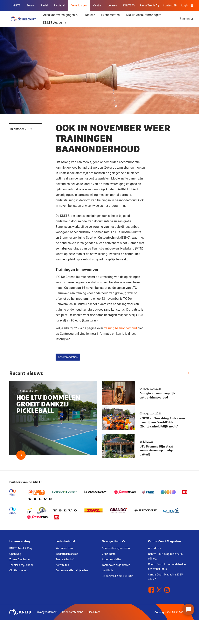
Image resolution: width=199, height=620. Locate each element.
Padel (44, 5)
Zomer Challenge (19, 559)
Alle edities (154, 548)
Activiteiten (62, 565)
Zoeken (185, 19)
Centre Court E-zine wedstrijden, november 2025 (167, 567)
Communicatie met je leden (72, 570)
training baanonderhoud (120, 328)
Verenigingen (79, 5)
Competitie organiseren (116, 548)
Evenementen (110, 15)
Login (184, 5)
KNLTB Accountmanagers (143, 15)
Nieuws (90, 15)
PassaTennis (147, 5)
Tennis (31, 5)
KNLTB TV (129, 5)
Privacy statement (47, 612)
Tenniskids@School (21, 565)
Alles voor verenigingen (59, 15)
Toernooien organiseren (116, 565)
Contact (168, 5)
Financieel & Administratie (117, 576)
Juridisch (107, 570)
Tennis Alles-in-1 (65, 559)
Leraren (112, 5)
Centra (97, 5)
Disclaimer (93, 612)
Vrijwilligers (108, 553)
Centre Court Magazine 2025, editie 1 (165, 577)
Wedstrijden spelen (67, 553)
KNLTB (16, 5)
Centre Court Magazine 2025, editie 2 (165, 556)
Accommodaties (68, 357)
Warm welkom (64, 548)
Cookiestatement (72, 612)
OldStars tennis (18, 570)
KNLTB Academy (54, 23)
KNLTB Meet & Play (20, 548)
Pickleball (59, 5)
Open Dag (15, 553)
